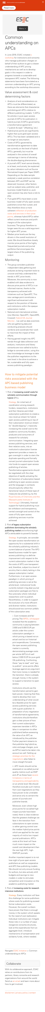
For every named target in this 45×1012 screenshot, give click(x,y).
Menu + (22, 28)
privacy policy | (22, 993)
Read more (9, 8)
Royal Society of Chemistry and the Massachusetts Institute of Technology (24, 500)
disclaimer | (10, 993)
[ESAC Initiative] (23, 22)
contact (32, 993)
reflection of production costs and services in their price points (22, 213)
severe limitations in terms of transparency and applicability (25, 778)
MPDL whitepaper (31, 619)
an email (16, 981)
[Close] (43, 2)
